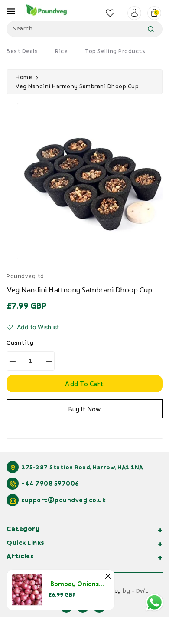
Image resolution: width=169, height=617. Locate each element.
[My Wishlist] (110, 13)
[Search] (150, 29)
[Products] (27, 589)
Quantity (19, 342)
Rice (61, 51)
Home (24, 77)
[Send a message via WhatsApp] (154, 602)
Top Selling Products (115, 51)
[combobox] (84, 29)
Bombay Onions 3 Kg (81, 584)
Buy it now (84, 409)
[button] (32, 327)
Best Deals (22, 51)
